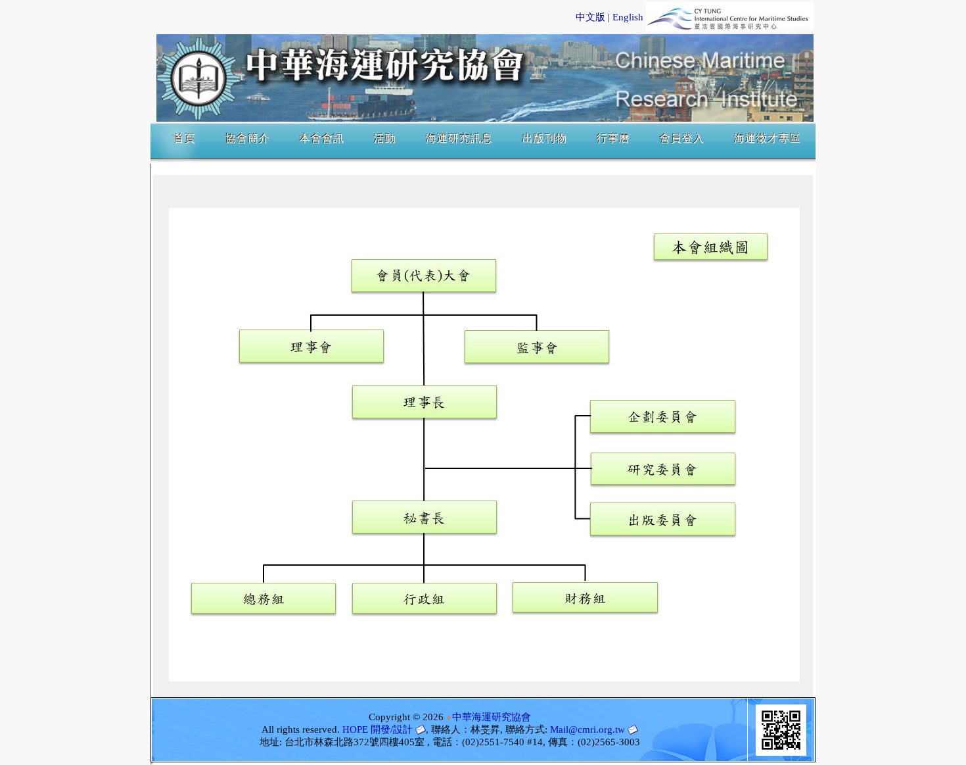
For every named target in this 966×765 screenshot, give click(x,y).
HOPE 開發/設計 (377, 729)
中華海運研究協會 (491, 717)
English (627, 17)
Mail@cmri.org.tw (587, 729)
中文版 (590, 17)
